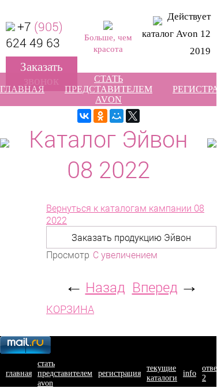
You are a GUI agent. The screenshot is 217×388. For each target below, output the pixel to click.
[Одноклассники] (100, 116)
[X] (133, 116)
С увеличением (125, 254)
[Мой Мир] (117, 116)
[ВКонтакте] (84, 116)
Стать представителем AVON (108, 89)
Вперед (155, 287)
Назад (105, 287)
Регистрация (119, 373)
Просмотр (67, 254)
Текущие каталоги (162, 372)
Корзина (70, 309)
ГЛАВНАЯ (22, 89)
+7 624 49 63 (34, 34)
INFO (189, 373)
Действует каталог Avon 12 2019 (176, 33)
